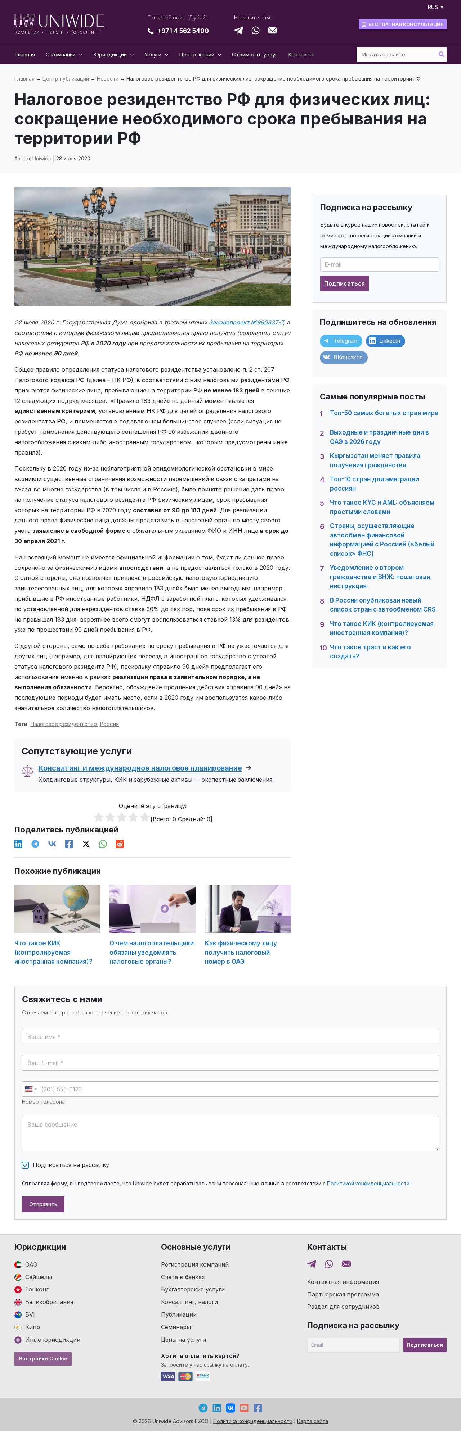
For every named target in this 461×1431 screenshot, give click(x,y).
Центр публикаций (65, 79)
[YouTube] (244, 1408)
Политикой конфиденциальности (368, 1183)
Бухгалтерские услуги (193, 1289)
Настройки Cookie (43, 1358)
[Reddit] (120, 844)
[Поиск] (442, 54)
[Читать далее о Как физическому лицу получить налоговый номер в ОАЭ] (248, 908)
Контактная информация (343, 1281)
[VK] (52, 844)
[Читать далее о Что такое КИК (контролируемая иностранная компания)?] (57, 908)
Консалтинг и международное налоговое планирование (140, 768)
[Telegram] (35, 844)
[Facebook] (69, 844)
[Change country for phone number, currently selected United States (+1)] (30, 1089)
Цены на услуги (183, 1339)
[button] (79, 54)
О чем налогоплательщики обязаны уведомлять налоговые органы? (151, 952)
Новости (107, 79)
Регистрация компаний (195, 1264)
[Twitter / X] (86, 844)
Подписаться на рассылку (71, 1164)
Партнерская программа (343, 1294)
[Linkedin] (18, 844)
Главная (24, 79)
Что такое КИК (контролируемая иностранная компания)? (53, 952)
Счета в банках (183, 1277)
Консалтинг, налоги (189, 1301)
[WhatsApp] (103, 844)
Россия (109, 724)
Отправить (43, 1204)
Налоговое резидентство (63, 724)
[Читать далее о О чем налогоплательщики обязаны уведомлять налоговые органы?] (152, 908)
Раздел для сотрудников (343, 1306)
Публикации (179, 1314)
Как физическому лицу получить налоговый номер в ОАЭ (241, 952)
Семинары (176, 1327)
